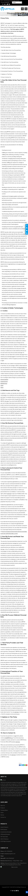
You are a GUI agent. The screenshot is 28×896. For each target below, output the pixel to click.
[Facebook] (2, 4)
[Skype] (9, 4)
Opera (2, 387)
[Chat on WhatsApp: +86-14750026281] (26, 230)
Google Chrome (4, 381)
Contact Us (3, 817)
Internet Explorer (4, 379)
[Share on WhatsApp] (25, 765)
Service (2, 815)
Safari (2, 385)
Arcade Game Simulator (6, 832)
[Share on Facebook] (20, 765)
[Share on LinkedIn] (23, 765)
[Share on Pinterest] (26, 765)
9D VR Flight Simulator (6, 841)
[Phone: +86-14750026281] (26, 225)
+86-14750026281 (5, 2)
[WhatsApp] (8, 4)
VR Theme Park (4, 836)
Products (3, 807)
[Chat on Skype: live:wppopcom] (26, 228)
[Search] (26, 8)
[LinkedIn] (6, 4)
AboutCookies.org (23, 367)
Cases (2, 812)
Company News (4, 810)
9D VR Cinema (4, 829)
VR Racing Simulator (5, 834)
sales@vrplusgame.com (9, 853)
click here (9, 493)
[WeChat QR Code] (26, 233)
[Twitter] (4, 4)
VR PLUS (15, 887)
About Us (3, 805)
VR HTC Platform (4, 839)
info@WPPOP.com (9, 737)
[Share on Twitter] (21, 765)
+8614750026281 (10, 858)
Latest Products (4, 827)
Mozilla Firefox (4, 383)
